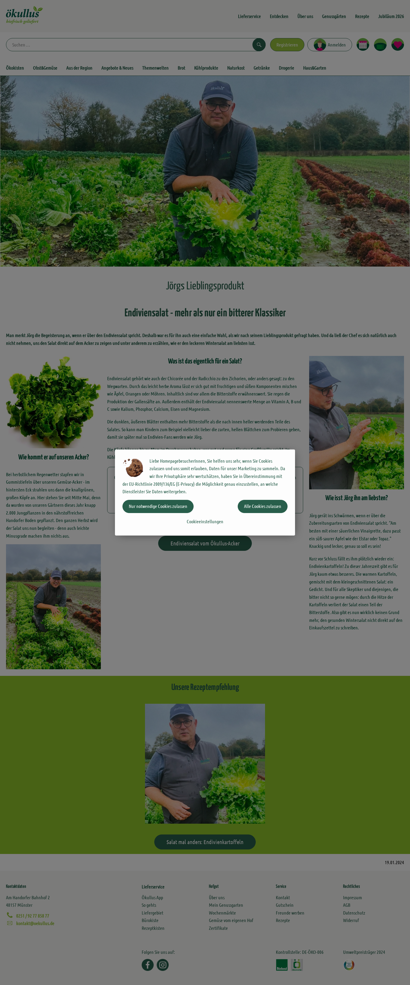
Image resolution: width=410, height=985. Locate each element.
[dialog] (205, 492)
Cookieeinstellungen (205, 521)
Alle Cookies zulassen (262, 506)
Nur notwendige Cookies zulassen (158, 506)
